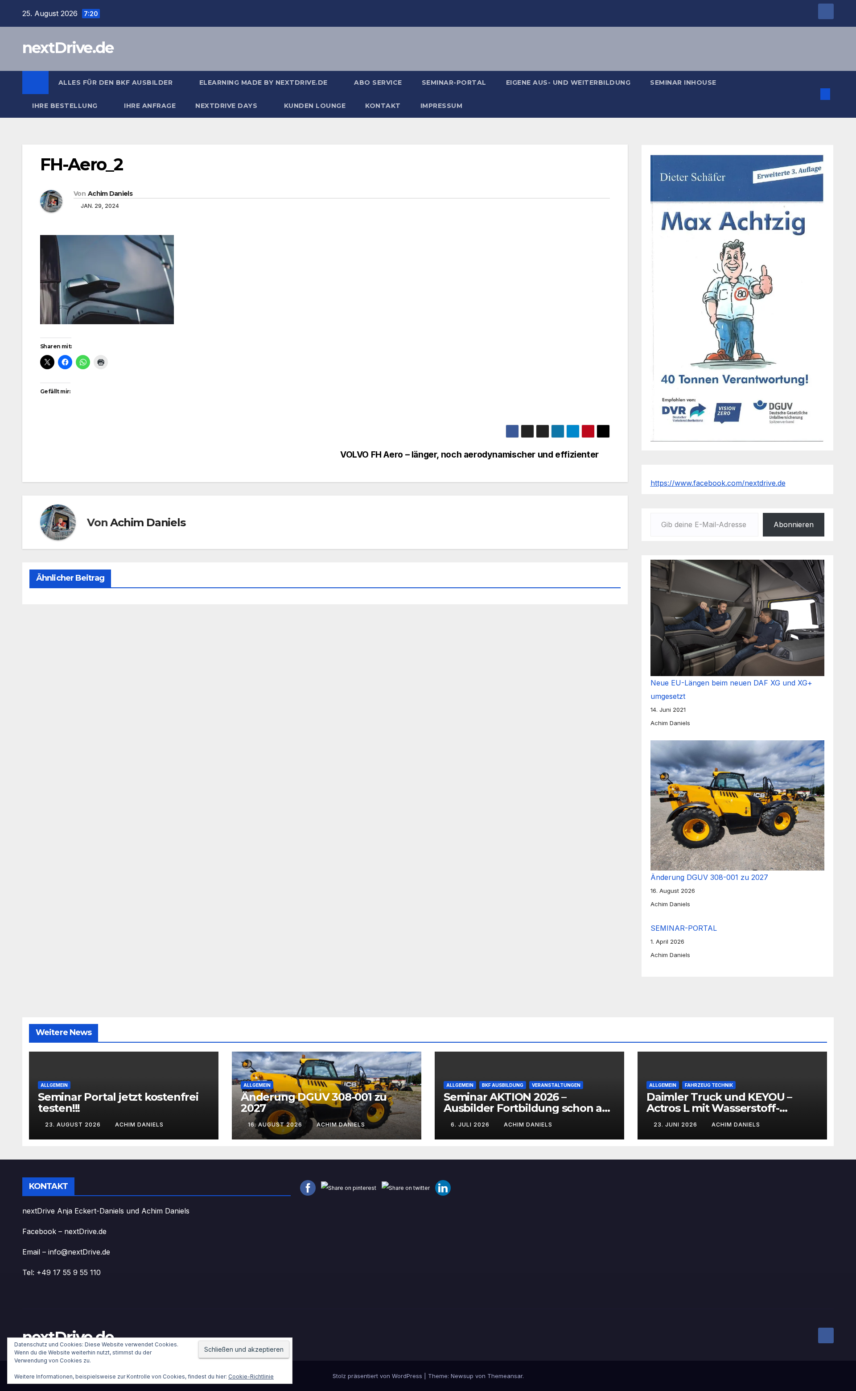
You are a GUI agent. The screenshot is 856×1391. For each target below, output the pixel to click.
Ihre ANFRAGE (150, 106)
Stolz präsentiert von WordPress (378, 1375)
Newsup (462, 1375)
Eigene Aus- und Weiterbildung (568, 82)
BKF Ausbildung (502, 1085)
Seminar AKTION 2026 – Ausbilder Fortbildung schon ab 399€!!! (526, 1108)
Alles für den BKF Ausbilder (116, 82)
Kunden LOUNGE (315, 106)
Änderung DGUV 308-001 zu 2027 (709, 877)
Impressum (442, 106)
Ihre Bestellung (65, 106)
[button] (810, 94)
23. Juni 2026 (676, 1124)
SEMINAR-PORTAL (454, 82)
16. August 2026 (276, 1124)
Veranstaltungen (556, 1085)
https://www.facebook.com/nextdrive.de (718, 483)
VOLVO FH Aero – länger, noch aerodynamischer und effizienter (469, 455)
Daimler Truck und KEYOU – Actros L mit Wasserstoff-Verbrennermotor (719, 1108)
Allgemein (54, 1085)
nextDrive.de (68, 47)
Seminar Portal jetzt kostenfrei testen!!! (118, 1102)
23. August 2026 (74, 1124)
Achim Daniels (110, 194)
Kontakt (383, 106)
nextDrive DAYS (227, 106)
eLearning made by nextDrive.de (264, 82)
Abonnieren (794, 524)
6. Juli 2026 (471, 1124)
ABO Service (378, 82)
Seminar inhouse (683, 82)
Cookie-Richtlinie (251, 1376)
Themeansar (505, 1375)
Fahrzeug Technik (709, 1085)
